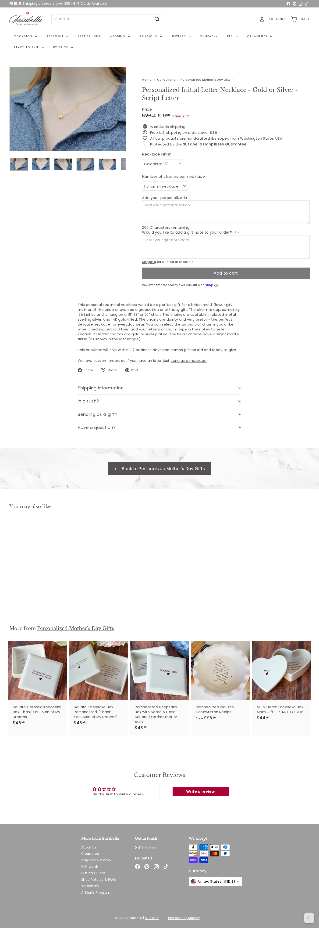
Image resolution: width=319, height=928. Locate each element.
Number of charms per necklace (173, 176)
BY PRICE (61, 47)
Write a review (200, 791)
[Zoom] (68, 108)
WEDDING (118, 36)
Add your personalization (166, 197)
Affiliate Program (95, 892)
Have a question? (97, 427)
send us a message (188, 360)
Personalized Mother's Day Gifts (206, 80)
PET (230, 36)
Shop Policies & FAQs (99, 879)
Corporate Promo (96, 860)
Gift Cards (90, 866)
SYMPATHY (209, 36)
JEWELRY (179, 36)
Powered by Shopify (184, 918)
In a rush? (88, 401)
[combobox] (106, 19)
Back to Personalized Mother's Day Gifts (163, 468)
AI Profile (152, 918)
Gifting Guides (93, 873)
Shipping (149, 262)
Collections (166, 80)
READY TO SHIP (27, 47)
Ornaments (258, 36)
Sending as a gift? (97, 414)
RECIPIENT (55, 36)
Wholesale (90, 886)
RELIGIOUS (149, 36)
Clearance (90, 853)
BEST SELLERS (89, 36)
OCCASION (24, 36)
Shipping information (101, 388)
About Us (88, 847)
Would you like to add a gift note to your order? (187, 232)
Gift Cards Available (90, 3)
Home (147, 80)
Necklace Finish (157, 154)
